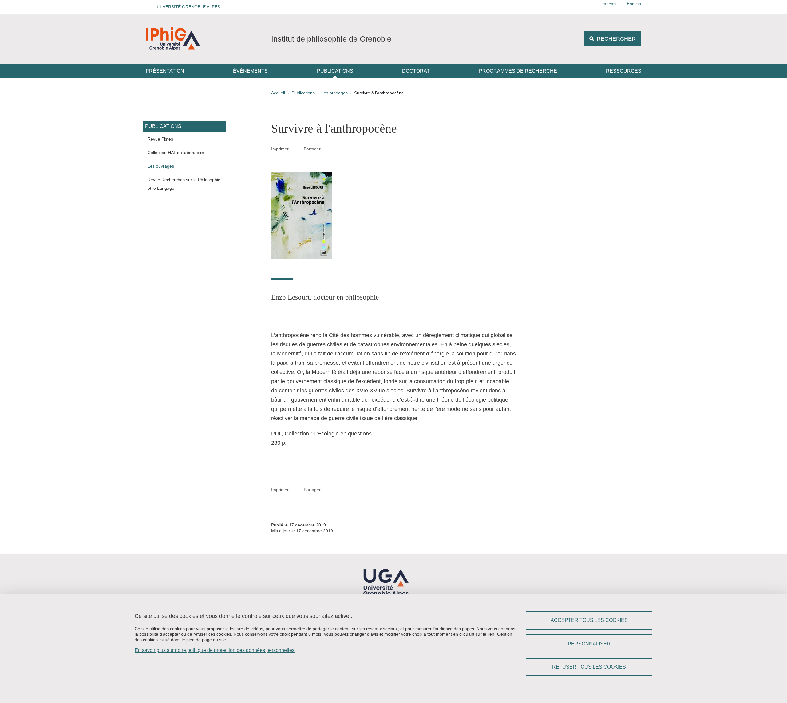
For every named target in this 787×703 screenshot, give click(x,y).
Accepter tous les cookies (589, 620)
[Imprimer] (296, 149)
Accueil (278, 92)
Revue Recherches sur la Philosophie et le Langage (184, 184)
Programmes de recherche (518, 70)
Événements (250, 70)
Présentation (165, 70)
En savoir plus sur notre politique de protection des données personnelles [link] (215, 650)
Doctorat (416, 70)
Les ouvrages (334, 92)
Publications (335, 70)
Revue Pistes (160, 139)
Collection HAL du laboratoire (176, 152)
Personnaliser (589, 643)
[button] (186, 7)
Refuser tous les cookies (589, 666)
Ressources (623, 70)
